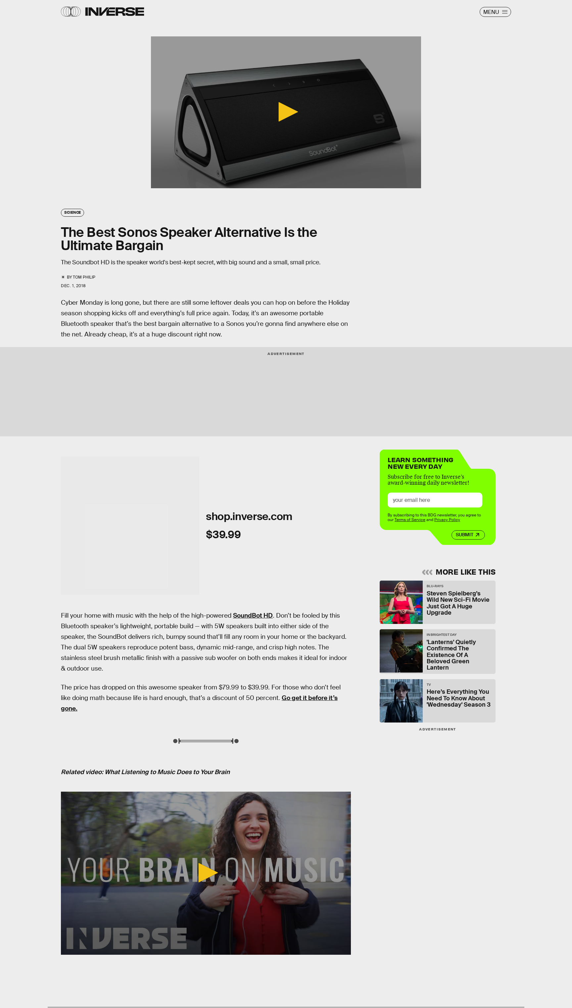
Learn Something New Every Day (420, 462)
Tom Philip (84, 277)
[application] (286, 112)
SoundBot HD (253, 615)
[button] (286, 111)
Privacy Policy (447, 519)
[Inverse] (114, 11)
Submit (464, 535)
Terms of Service (410, 519)
